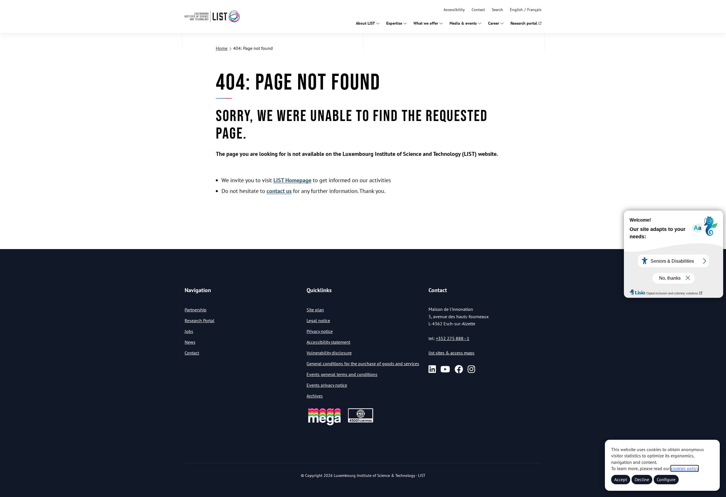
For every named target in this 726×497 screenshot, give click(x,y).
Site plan (315, 310)
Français (534, 9)
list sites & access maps (451, 353)
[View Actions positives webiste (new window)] (324, 424)
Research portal (523, 23)
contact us (279, 191)
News (190, 342)
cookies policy (684, 468)
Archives (315, 396)
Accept (620, 479)
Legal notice (318, 320)
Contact (478, 9)
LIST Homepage (292, 180)
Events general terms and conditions (342, 374)
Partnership (195, 310)
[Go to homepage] (212, 16)
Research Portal (199, 320)
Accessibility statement (328, 342)
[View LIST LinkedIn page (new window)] (432, 369)
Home (221, 48)
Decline (642, 479)
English (516, 9)
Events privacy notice (327, 385)
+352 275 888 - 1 (452, 338)
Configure (666, 479)
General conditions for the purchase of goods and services (363, 363)
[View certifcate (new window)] (360, 421)
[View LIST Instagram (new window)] (471, 369)
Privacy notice (320, 331)
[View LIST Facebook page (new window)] (459, 369)
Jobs (189, 331)
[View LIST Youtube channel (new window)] (445, 369)
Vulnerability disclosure (329, 353)
